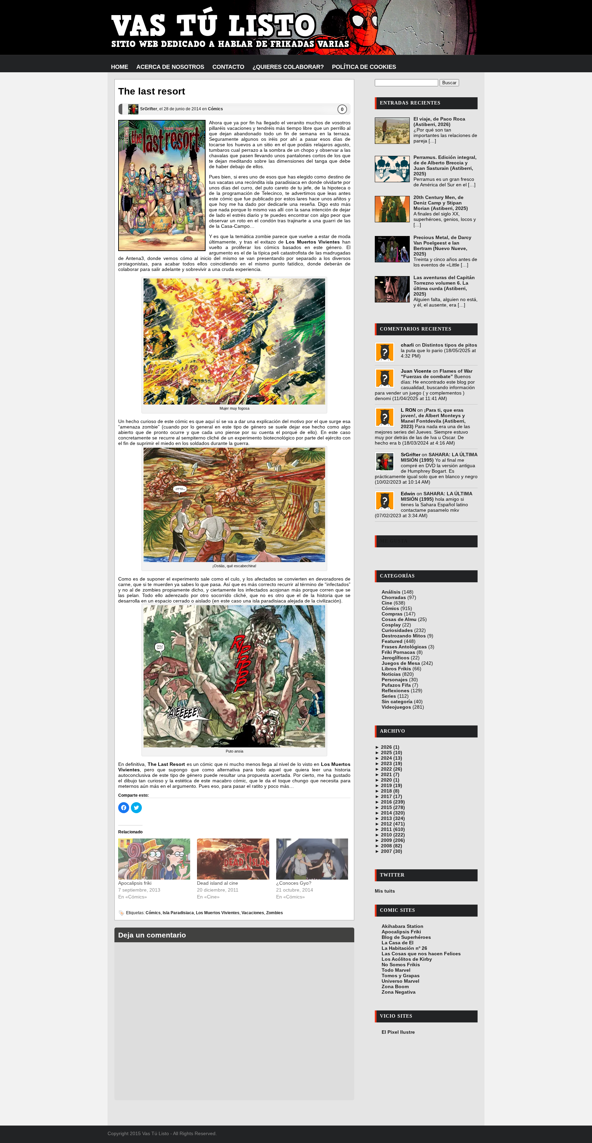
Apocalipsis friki (134, 883)
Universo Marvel (400, 981)
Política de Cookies (364, 67)
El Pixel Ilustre (398, 1032)
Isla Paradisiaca (178, 912)
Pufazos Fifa (396, 685)
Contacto (228, 67)
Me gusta (394, 541)
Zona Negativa (399, 992)
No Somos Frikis (401, 964)
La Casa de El (398, 942)
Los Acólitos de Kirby (407, 959)
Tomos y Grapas (401, 975)
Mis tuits (385, 891)
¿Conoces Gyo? (293, 883)
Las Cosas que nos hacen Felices (421, 953)
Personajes (395, 679)
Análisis (391, 592)
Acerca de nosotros (170, 67)
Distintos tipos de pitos (449, 345)
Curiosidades (397, 630)
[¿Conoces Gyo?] (312, 859)
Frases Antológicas (404, 646)
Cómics (215, 109)
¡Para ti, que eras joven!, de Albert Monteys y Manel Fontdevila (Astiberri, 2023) (433, 418)
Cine (387, 603)
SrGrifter (148, 109)
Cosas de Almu (399, 619)
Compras (392, 614)
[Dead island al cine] (233, 859)
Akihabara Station (402, 926)
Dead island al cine (217, 883)
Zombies (274, 912)
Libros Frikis (396, 668)
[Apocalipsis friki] (154, 859)
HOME (119, 67)
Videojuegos (396, 707)
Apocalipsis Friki (401, 931)
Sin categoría (397, 701)
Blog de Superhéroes (406, 937)
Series (389, 696)
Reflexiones (395, 690)
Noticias (391, 674)
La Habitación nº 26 (404, 948)
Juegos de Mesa (401, 663)
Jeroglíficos (395, 657)
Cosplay (391, 625)
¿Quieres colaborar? (288, 67)
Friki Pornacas (398, 652)
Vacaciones (253, 912)
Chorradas (394, 597)
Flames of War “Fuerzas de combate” (436, 373)
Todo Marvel (396, 970)
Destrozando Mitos (404, 635)
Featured (392, 641)
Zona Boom (395, 986)
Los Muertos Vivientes (217, 912)
